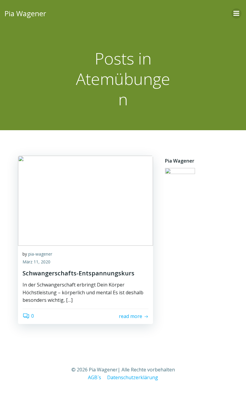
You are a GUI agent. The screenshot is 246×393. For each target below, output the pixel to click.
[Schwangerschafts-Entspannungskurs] (85, 200)
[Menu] (236, 13)
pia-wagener (40, 254)
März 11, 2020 (36, 262)
